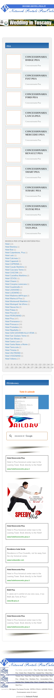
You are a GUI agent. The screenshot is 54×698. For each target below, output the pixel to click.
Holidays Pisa (20, 682)
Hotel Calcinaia (11, 258)
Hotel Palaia (10, 310)
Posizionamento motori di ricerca (26, 692)
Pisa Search (36, 676)
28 (36, 367)
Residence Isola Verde (16, 549)
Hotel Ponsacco (11, 324)
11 (36, 364)
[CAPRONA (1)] (26, 411)
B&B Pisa (11, 590)
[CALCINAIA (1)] (26, 407)
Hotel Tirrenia (10, 350)
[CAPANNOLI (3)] (26, 409)
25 (24, 367)
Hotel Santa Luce (12, 341)
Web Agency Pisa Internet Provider (19, 689)
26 (28, 367)
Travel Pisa (28, 676)
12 (40, 364)
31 (48, 367)
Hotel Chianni (10, 281)
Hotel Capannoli (11, 261)
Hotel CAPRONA (12, 264)
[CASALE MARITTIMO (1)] (26, 412)
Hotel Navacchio (12, 307)
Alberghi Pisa (24, 679)
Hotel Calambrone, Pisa (15, 253)
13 (44, 364)
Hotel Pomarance (12, 321)
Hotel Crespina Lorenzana (16, 284)
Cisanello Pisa (43, 682)
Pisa (35, 670)
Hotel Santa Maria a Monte (16, 344)
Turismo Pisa (19, 676)
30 (44, 367)
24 (20, 367)
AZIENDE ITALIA (46, 689)
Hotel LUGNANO (12, 293)
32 (52, 367)
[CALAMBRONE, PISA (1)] (26, 405)
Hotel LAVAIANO (12, 290)
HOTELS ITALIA (35, 689)
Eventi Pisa (22, 673)
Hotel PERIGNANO (13, 316)
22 (12, 367)
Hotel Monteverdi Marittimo (16, 301)
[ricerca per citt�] (26, 398)
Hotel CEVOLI (11, 278)
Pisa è (36, 682)
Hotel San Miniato (12, 339)
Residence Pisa (34, 679)
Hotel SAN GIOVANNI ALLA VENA (19, 333)
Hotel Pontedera (12, 327)
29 (40, 367)
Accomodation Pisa (46, 679)
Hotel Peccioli (11, 313)
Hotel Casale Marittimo (14, 267)
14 (48, 364)
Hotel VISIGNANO (13, 356)
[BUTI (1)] (26, 403)
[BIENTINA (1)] (26, 401)
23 (16, 367)
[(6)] (26, 400)
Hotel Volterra (10, 359)
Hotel (7, 244)
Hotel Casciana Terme (14, 270)
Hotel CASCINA (11, 273)
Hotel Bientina (11, 247)
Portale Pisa (31, 673)
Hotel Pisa (9, 319)
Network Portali (32, 697)
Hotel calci (9, 255)
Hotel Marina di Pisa (13, 298)
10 (32, 364)
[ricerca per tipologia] (27, 415)
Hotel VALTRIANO (12, 353)
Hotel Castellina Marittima (16, 275)
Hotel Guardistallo (12, 287)
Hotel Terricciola (12, 347)
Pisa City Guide (42, 670)
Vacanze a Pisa (29, 682)
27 (32, 367)
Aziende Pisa (40, 673)
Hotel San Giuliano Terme (15, 336)
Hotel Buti (9, 250)
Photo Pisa (49, 673)
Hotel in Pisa (44, 676)
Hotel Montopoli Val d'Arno (16, 304)
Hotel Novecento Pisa (16, 458)
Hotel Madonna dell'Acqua (16, 296)
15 (52, 364)
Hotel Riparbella (11, 330)
